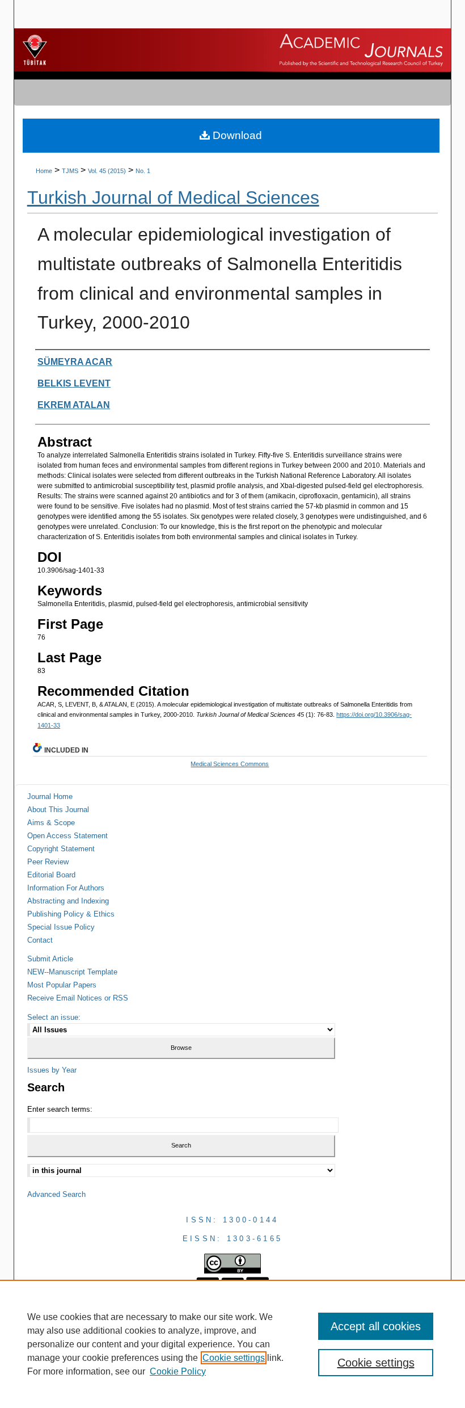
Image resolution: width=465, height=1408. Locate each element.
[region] (232, 1344)
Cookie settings (233, 1358)
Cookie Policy (178, 1371)
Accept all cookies (376, 1326)
